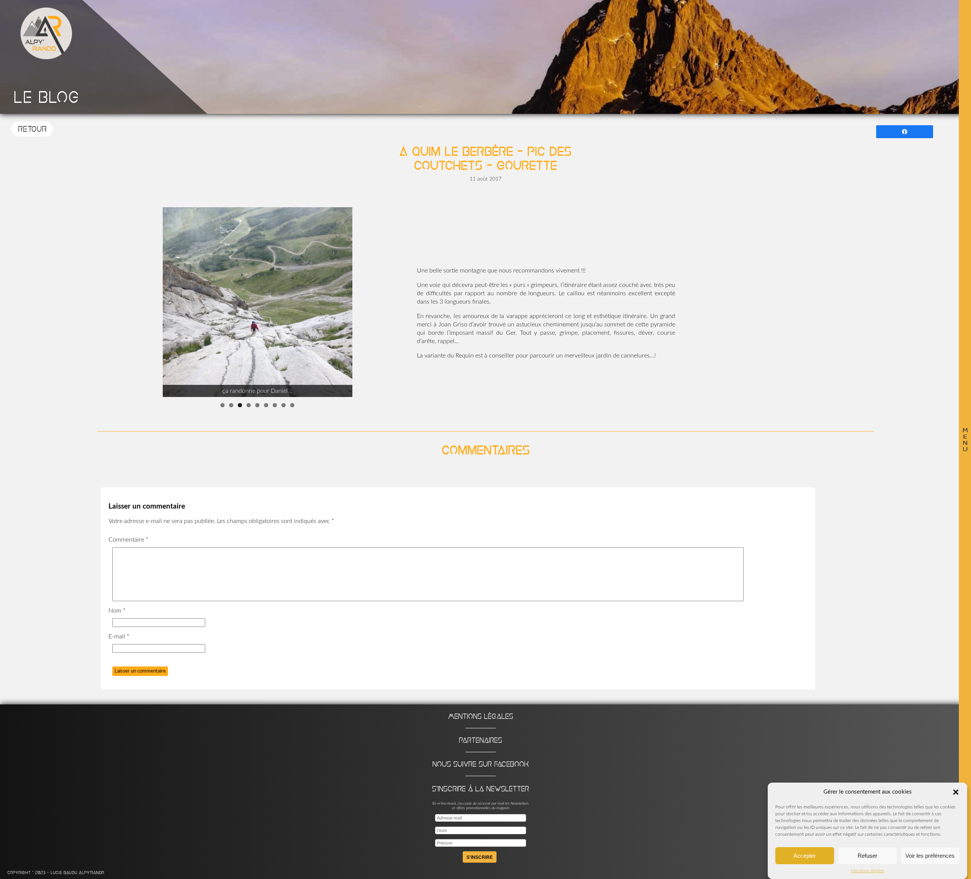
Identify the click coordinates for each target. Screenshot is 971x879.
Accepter (804, 855)
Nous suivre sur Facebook (480, 764)
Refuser (867, 855)
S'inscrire (480, 857)
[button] (956, 792)
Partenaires (480, 740)
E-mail (118, 636)
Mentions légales (867, 870)
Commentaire (128, 540)
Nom (117, 611)
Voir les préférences (930, 855)
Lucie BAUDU (64, 872)
